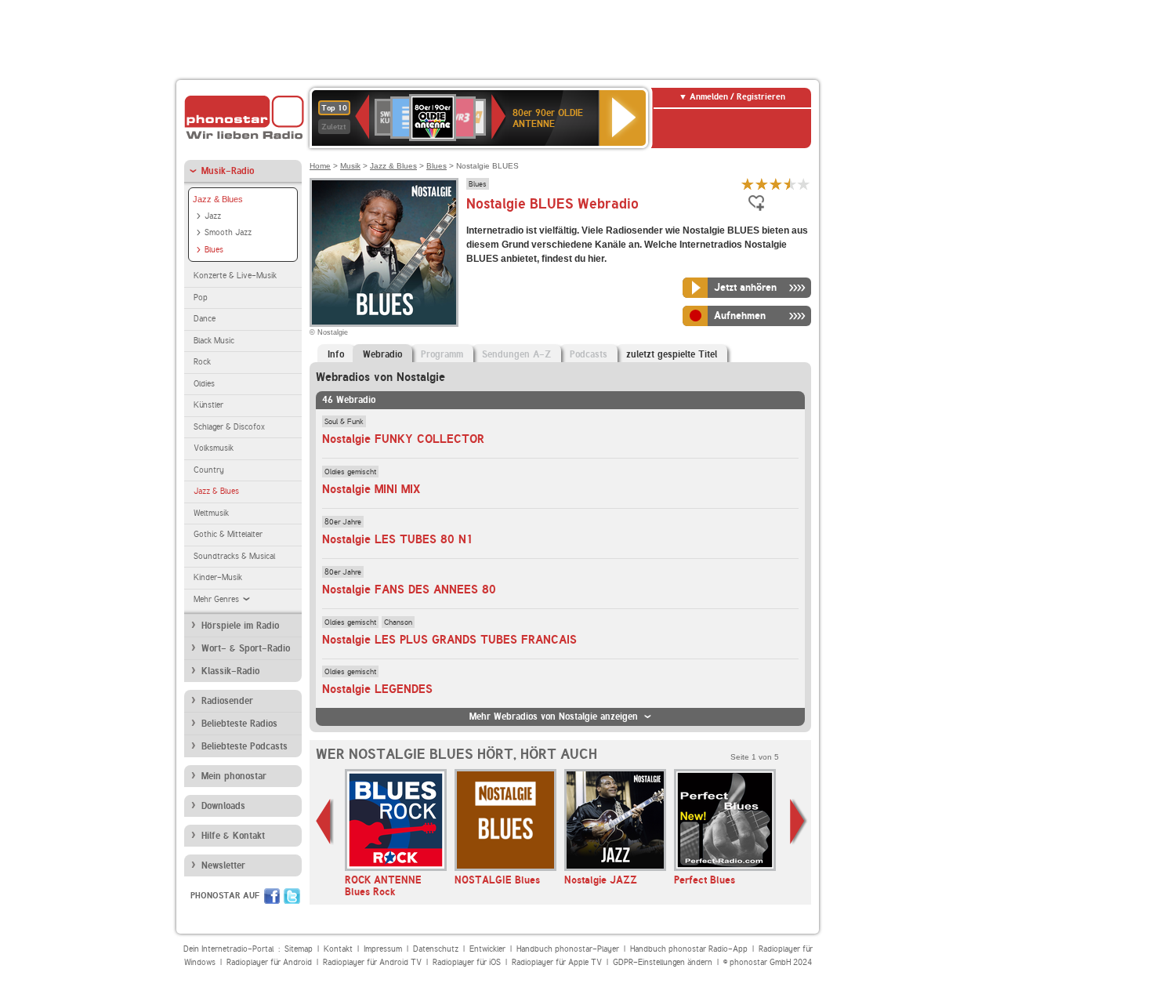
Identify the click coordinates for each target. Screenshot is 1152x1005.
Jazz (213, 216)
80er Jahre (342, 521)
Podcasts (588, 354)
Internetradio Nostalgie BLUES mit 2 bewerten (762, 184)
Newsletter (223, 865)
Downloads (223, 805)
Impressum (383, 949)
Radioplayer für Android (269, 962)
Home (320, 165)
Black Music (214, 341)
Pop (201, 297)
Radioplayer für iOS (467, 962)
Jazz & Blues (218, 199)
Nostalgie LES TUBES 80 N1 (397, 539)
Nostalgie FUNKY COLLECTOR (403, 439)
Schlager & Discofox (229, 427)
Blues (214, 250)
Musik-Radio (227, 170)
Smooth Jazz (228, 232)
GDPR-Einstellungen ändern (662, 962)
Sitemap (298, 949)
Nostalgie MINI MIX (371, 489)
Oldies (204, 384)
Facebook (272, 896)
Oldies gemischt (350, 471)
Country (209, 470)
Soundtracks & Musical (234, 556)
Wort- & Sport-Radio (245, 648)
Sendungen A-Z (516, 354)
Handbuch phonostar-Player (567, 949)
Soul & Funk (344, 421)
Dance (205, 319)
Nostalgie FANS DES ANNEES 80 (409, 589)
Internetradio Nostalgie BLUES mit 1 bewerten (748, 184)
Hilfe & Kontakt (233, 835)
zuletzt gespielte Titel (671, 354)
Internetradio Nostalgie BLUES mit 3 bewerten (776, 184)
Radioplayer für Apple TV (557, 962)
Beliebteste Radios (239, 723)
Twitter (292, 896)
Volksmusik (214, 448)
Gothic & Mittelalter (228, 534)
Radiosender (227, 700)
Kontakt (338, 949)
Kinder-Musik (218, 577)
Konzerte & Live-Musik (235, 275)
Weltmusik (211, 513)
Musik (350, 165)
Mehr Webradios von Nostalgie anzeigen (553, 716)
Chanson (398, 621)
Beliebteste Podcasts (244, 746)
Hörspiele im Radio (240, 625)
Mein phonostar (233, 776)
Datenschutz (435, 949)
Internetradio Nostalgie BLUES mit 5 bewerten (804, 184)
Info (336, 354)
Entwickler (487, 949)
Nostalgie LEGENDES (377, 689)
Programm (442, 354)
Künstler (208, 405)
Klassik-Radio (230, 671)
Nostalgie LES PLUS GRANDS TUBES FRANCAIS (449, 640)
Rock (202, 362)
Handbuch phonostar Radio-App (689, 949)
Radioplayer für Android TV (372, 962)
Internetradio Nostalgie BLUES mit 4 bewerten (790, 184)
